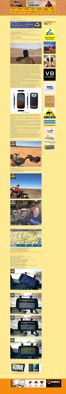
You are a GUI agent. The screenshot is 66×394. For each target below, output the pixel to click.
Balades (43, 11)
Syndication (35, 389)
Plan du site (30, 389)
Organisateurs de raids (20, 9)
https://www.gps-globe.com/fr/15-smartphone (18, 267)
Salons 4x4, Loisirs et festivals (46, 9)
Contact (48, 11)
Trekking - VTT (53, 12)
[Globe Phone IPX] (26, 43)
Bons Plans (28, 11)
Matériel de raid (13, 9)
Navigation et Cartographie (39, 9)
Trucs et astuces (33, 9)
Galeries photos (52, 9)
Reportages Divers (33, 12)
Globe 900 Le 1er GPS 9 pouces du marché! (18, 373)
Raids (23, 11)
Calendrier (13, 11)
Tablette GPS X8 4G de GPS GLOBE (34, 373)
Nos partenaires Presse (49, 125)
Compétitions (18, 11)
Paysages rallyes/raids (26, 9)
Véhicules (38, 11)
